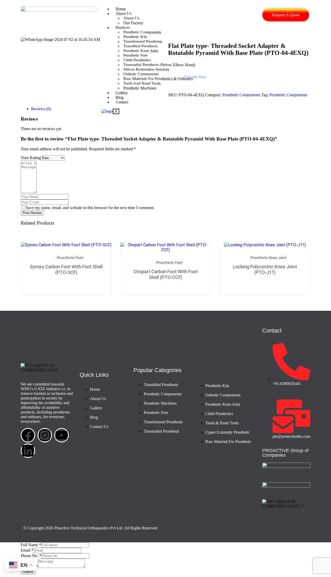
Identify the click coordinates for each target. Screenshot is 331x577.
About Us (124, 13)
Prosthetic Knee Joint (269, 258)
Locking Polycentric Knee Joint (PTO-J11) (265, 269)
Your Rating (31, 158)
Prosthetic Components (142, 32)
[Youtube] (61, 435)
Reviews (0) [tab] (41, 109)
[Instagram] (44, 435)
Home (121, 9)
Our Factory (133, 23)
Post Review (32, 213)
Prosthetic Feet (70, 258)
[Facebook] (28, 435)
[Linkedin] (28, 450)
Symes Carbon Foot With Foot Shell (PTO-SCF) (66, 269)
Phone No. (31, 555)
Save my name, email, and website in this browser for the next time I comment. (90, 207)
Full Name (31, 545)
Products (123, 27)
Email (27, 550)
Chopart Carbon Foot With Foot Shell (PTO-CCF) (165, 274)
